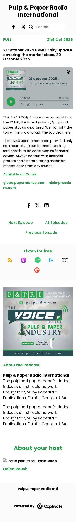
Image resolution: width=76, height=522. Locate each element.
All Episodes (56, 222)
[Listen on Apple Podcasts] (23, 260)
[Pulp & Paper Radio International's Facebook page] (13, 27)
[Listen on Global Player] (51, 260)
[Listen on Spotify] (37, 260)
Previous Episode (41, 232)
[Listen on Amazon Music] (65, 260)
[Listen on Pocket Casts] (37, 270)
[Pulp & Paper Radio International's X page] (21, 27)
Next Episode (20, 222)
